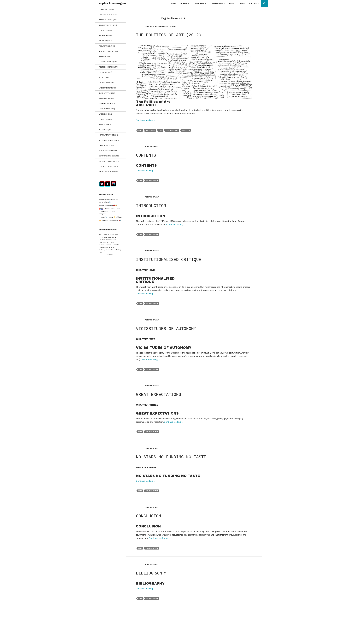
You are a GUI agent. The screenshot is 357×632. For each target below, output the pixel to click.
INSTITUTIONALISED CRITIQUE (168, 259)
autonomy (150, 130)
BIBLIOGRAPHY (151, 573)
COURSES (184, 3)
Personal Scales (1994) (108, 14)
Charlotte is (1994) (106, 9)
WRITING (172, 26)
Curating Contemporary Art (109, 245)
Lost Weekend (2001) (107, 109)
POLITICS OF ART (151, 26)
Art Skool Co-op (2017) (108, 151)
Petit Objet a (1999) (106, 82)
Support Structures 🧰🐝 (108, 205)
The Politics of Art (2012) (168, 35)
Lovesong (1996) (105, 30)
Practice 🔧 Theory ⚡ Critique (110, 217)
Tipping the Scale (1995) (108, 20)
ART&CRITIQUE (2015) (106, 145)
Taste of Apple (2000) (107, 93)
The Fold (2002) (105, 124)
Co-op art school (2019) (108, 166)
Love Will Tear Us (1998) (108, 62)
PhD (160, 130)
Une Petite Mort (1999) (107, 88)
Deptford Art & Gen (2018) (109, 156)
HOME (173, 3)
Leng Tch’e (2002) (105, 119)
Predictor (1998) (105, 72)
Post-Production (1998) (108, 67)
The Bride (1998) (105, 56)
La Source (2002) (105, 114)
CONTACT (253, 3)
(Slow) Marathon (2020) (108, 172)
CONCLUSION (148, 516)
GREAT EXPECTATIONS (158, 394)
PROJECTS (186, 130)
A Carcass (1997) (105, 41)
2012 (140, 130)
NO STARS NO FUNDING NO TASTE (171, 457)
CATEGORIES (217, 3)
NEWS (242, 3)
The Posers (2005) (105, 130)
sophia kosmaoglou (112, 3)
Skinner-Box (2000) (106, 98)
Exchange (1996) (105, 35)
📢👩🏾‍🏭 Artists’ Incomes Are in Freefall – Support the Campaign (109, 211)
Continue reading (145, 120)
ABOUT (232, 3)
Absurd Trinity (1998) (107, 46)
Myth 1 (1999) (104, 77)
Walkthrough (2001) (107, 103)
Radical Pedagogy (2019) (109, 161)
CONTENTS (146, 155)
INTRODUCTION (151, 206)
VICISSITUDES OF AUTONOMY (166, 328)
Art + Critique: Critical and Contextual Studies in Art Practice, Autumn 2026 (108, 237)
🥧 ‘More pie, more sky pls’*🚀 (110, 220)
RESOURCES (200, 3)
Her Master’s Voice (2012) (109, 135)
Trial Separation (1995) (108, 25)
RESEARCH (163, 26)
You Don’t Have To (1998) (108, 51)
